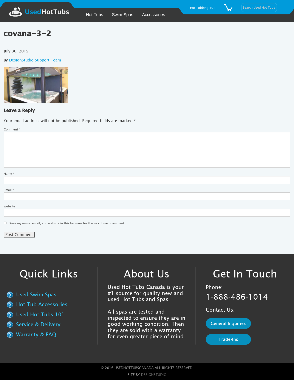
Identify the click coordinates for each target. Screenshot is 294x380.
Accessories (153, 14)
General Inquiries (228, 323)
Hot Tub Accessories (41, 305)
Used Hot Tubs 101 (40, 315)
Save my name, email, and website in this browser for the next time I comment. (67, 223)
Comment (12, 129)
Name (9, 173)
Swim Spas (122, 14)
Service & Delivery (38, 325)
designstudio (153, 375)
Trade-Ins (228, 339)
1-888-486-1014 (237, 297)
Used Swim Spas (36, 295)
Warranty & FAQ (36, 335)
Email (9, 190)
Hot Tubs (94, 14)
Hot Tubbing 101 (202, 7)
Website (9, 206)
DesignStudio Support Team (35, 60)
